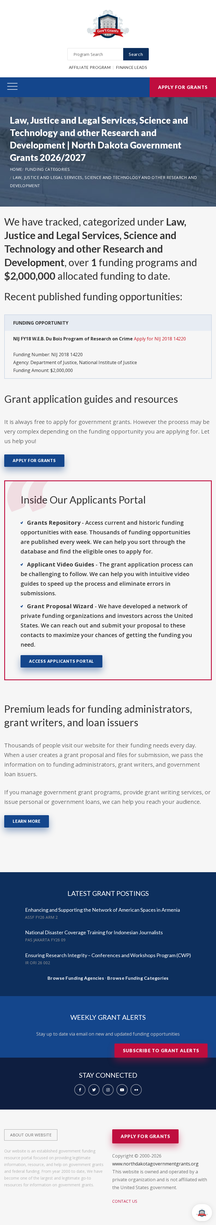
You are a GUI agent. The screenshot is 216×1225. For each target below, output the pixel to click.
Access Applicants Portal (61, 661)
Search (136, 54)
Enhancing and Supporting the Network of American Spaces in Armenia (102, 910)
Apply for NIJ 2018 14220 (160, 339)
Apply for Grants (183, 87)
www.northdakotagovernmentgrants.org (155, 1164)
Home (16, 169)
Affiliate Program (90, 67)
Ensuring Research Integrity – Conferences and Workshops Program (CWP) (108, 955)
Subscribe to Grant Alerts (161, 1050)
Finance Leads (131, 67)
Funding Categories (47, 169)
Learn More (26, 821)
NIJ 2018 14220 (67, 354)
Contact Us (124, 1201)
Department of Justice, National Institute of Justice (83, 362)
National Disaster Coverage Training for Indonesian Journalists (94, 932)
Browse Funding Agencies (76, 978)
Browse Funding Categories (138, 978)
